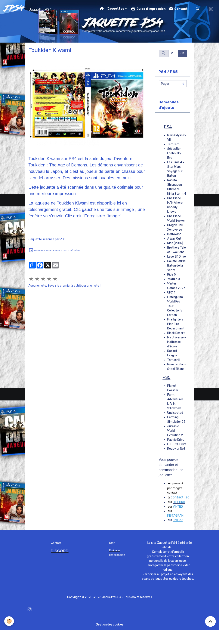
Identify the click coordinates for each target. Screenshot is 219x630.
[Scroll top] (210, 621)
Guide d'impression (151, 9)
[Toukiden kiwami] (86, 106)
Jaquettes (116, 8)
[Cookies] (9, 621)
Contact (181, 9)
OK (182, 53)
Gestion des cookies (109, 624)
